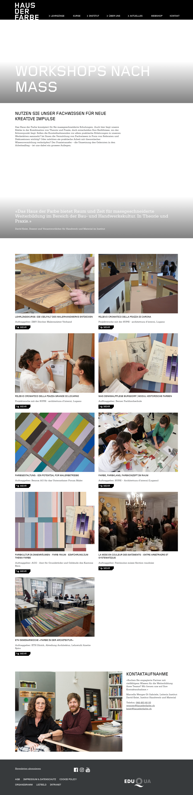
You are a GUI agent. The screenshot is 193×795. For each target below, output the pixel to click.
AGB (17, 779)
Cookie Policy (68, 779)
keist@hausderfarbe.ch (139, 708)
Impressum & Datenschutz (39, 779)
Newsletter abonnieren (28, 768)
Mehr (23, 327)
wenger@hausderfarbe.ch (140, 705)
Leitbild (41, 784)
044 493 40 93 (143, 702)
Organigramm (24, 784)
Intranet (55, 784)
